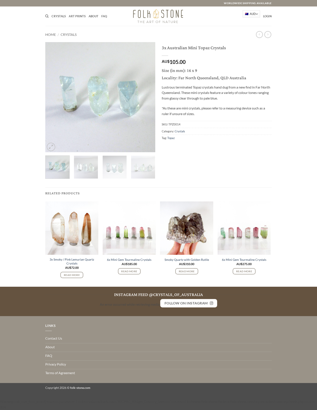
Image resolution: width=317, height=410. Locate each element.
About (93, 16)
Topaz (171, 138)
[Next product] (259, 34)
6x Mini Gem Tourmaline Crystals (129, 259)
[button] (267, 16)
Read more (72, 275)
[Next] (148, 97)
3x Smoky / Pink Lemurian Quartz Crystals (72, 261)
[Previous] (53, 97)
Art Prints (77, 16)
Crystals (59, 16)
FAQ (104, 16)
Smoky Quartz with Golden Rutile (187, 259)
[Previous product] (267, 34)
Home (50, 34)
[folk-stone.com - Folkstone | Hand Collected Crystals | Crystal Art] (158, 16)
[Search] (47, 16)
